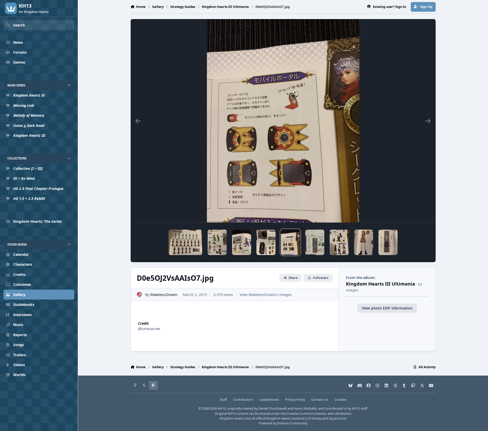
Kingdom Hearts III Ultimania (380, 284)
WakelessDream (163, 294)
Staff (223, 399)
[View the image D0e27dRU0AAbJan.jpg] (266, 242)
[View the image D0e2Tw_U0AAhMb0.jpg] (339, 242)
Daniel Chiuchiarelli (272, 408)
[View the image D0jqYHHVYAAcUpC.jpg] (314, 242)
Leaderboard (269, 399)
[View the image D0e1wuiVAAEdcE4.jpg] (241, 242)
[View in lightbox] (283, 120)
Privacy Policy (295, 399)
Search (19, 25)
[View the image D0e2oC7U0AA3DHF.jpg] (388, 242)
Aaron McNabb (305, 408)
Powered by (283, 423)
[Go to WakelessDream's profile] (139, 294)
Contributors (243, 399)
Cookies (340, 399)
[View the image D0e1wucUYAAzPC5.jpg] (217, 242)
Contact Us (319, 399)
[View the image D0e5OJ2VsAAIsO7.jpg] (290, 242)
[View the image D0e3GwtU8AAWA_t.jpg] (185, 242)
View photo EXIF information (387, 308)
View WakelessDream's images (266, 294)
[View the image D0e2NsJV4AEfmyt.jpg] (363, 242)
